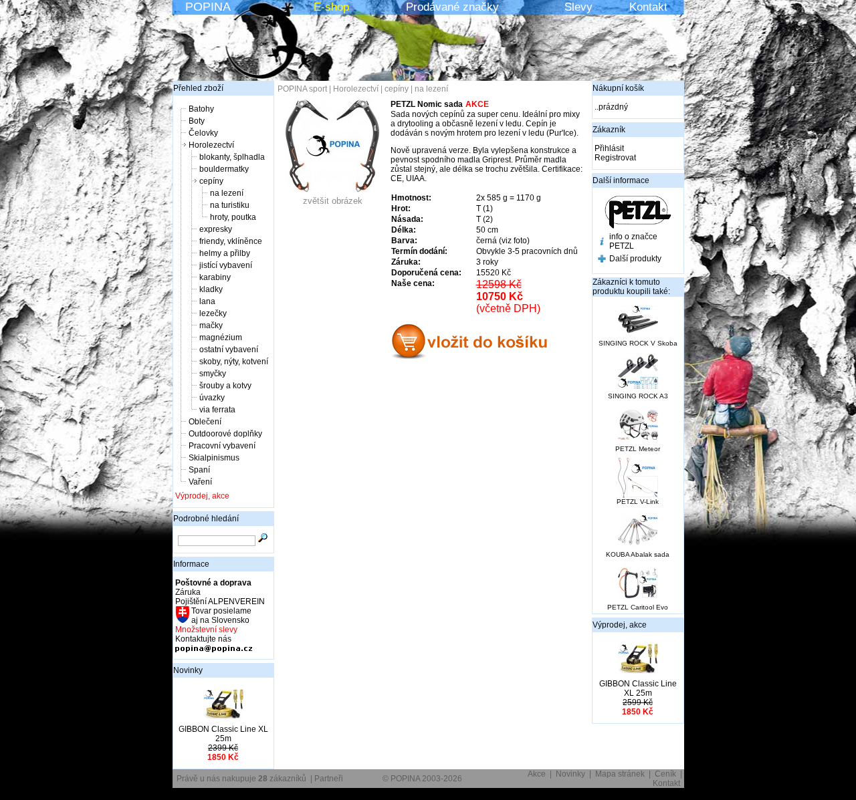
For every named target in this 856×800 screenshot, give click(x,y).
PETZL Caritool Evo (637, 607)
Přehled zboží (198, 88)
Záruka (188, 592)
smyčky (212, 373)
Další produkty (635, 258)
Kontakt (648, 7)
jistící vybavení (225, 265)
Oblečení (205, 421)
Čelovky (203, 133)
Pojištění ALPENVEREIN (220, 601)
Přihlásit (609, 148)
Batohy (201, 109)
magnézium (220, 337)
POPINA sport (302, 89)
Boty (197, 121)
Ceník (665, 774)
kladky (211, 289)
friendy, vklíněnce (230, 241)
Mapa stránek (620, 774)
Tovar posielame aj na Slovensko (220, 615)
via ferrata (217, 409)
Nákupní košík (618, 88)
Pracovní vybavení (222, 445)
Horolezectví (211, 145)
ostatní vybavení (228, 349)
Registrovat (615, 157)
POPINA (208, 6)
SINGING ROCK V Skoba (638, 343)
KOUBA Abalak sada (637, 554)
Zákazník (609, 129)
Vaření (200, 482)
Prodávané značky (452, 7)
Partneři (328, 778)
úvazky (212, 397)
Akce (537, 774)
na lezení (226, 193)
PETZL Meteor (637, 448)
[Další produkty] (602, 260)
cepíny (211, 181)
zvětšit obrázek (332, 201)
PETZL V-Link (638, 501)
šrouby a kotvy (225, 385)
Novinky (188, 670)
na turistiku (229, 205)
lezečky (213, 313)
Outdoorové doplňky (225, 433)
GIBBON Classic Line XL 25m (223, 733)
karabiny (215, 277)
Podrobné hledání (206, 518)
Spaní (199, 470)
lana (207, 301)
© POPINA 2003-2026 (422, 778)
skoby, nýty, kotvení (233, 361)
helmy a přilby (224, 253)
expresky (215, 229)
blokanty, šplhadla (232, 157)
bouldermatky (224, 169)
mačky (211, 325)
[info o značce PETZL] (602, 242)
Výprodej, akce (202, 496)
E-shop (331, 7)
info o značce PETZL (633, 241)
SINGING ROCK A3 (638, 396)
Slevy (578, 7)
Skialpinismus (214, 457)
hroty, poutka (233, 217)
